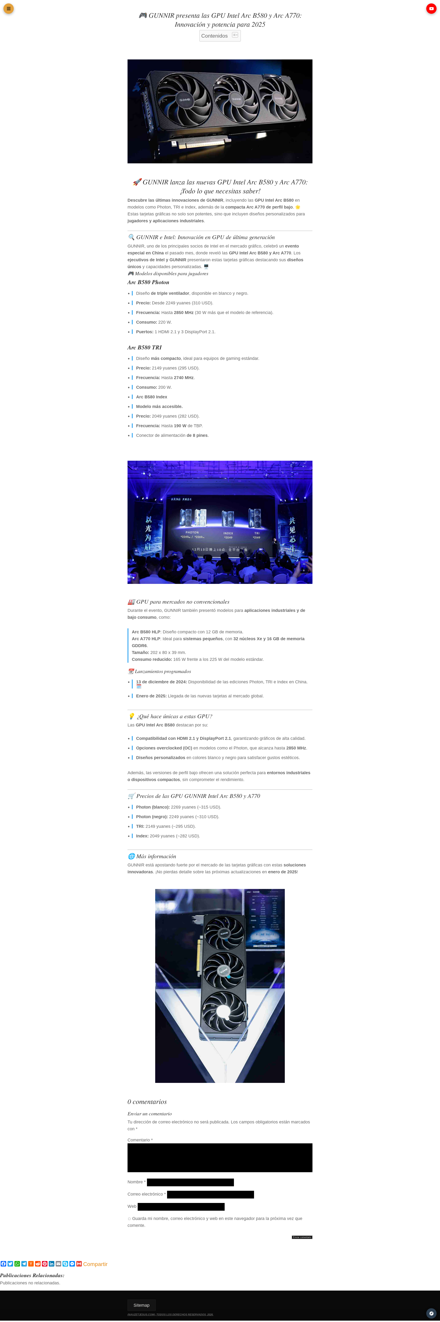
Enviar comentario (302, 1237)
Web (132, 1206)
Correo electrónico (147, 1194)
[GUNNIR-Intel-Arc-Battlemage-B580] (220, 582)
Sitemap (142, 1305)
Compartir (95, 1264)
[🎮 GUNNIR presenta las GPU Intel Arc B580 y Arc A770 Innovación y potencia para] (220, 161)
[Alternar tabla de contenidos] (233, 35)
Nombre (137, 1181)
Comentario (140, 1140)
